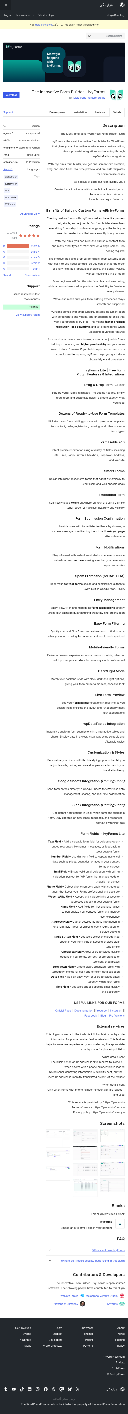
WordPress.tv (52, 1345)
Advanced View (30, 213)
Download (11, 94)
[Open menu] (5, 5)
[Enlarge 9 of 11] (66, 1134)
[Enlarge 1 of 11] (120, 1134)
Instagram (116, 1010)
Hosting (120, 1339)
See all (7, 275)
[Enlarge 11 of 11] (66, 1171)
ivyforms (112, 1304)
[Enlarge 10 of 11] (66, 1154)
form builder (11, 197)
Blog (103, 1015)
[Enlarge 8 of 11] (93, 1183)
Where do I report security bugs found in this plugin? (93, 1260)
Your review (32, 275)
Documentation (83, 1010)
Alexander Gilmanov (66, 1304)
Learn (59, 1328)
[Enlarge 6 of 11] (93, 1150)
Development (57, 112)
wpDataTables (69, 1296)
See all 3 (7, 169)
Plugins (89, 1339)
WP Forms (10, 204)
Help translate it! (41, 24)
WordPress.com (113, 1356)
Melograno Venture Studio (89, 97)
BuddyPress (115, 1374)
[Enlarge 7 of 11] (93, 1167)
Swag (26, 1345)
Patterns (88, 1345)
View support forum (28, 314)
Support (8, 112)
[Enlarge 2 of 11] (120, 1149)
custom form (11, 184)
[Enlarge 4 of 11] (120, 1183)
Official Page (63, 1010)
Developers (55, 1339)
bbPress (118, 1368)
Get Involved (23, 1328)
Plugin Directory (116, 15)
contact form (11, 177)
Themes (89, 1333)
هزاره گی (111, 1389)
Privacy (120, 1345)
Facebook (90, 1015)
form (7, 190)
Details (117, 112)
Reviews (100, 112)
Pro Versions (117, 1015)
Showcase (87, 1328)
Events (27, 1333)
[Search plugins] (89, 36)
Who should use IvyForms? (108, 1250)
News (121, 1333)
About (121, 1328)
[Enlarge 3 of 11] (120, 1166)
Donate (25, 1339)
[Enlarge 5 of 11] (93, 1134)
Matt (120, 1362)
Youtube (101, 1010)
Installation (80, 112)
